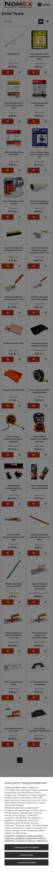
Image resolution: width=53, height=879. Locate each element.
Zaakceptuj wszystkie (26, 862)
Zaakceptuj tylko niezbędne (26, 847)
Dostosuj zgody (26, 855)
